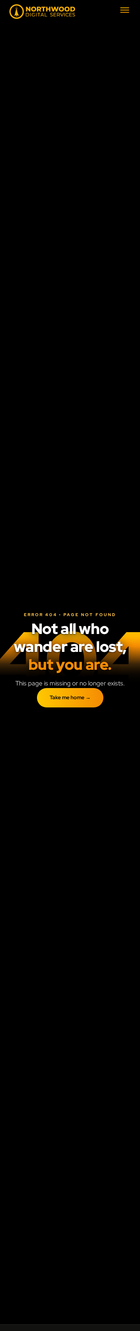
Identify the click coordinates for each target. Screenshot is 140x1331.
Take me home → (70, 697)
